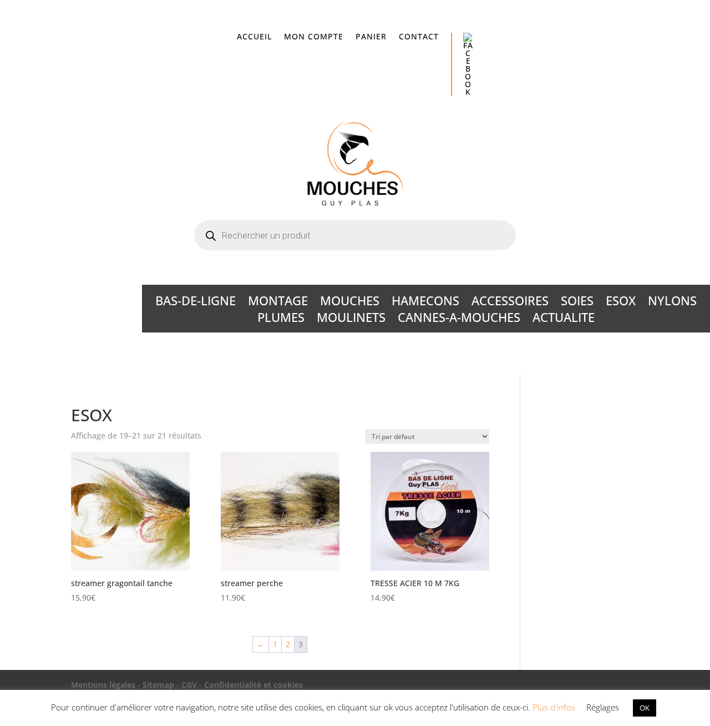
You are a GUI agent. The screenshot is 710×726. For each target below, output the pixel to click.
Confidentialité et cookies (253, 684)
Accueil (254, 37)
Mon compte (313, 37)
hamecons (425, 302)
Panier (371, 37)
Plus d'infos (553, 707)
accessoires (510, 302)
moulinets (351, 319)
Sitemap (158, 684)
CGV (189, 684)
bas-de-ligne (195, 302)
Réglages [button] (602, 707)
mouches (349, 302)
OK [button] (645, 708)
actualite (563, 319)
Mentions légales (103, 684)
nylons (672, 302)
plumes (281, 319)
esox (621, 302)
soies (577, 302)
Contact (419, 37)
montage (278, 302)
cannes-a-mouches (459, 319)
